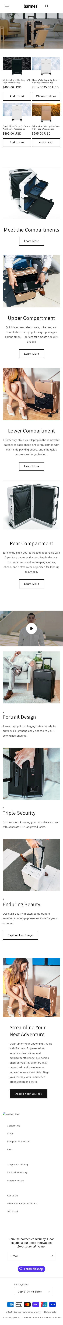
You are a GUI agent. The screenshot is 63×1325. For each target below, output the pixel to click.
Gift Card (12, 1211)
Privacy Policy (15, 1180)
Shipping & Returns (18, 1141)
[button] (7, 6)
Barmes (17, 1312)
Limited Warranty (17, 1172)
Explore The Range (20, 935)
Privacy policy (12, 1317)
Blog (9, 1149)
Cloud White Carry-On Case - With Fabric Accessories (16, 127)
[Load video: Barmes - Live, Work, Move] (31, 629)
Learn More (31, 240)
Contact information (51, 1317)
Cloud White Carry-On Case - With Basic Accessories (45, 81)
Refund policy (50, 1312)
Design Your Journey (28, 1093)
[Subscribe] (52, 1256)
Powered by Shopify (31, 1312)
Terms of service (31, 1317)
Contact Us (13, 1125)
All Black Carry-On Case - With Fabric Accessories (17, 81)
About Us (12, 1195)
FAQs (10, 1133)
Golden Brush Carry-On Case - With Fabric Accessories (46, 127)
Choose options (46, 96)
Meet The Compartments (22, 1203)
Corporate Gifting (17, 1164)
